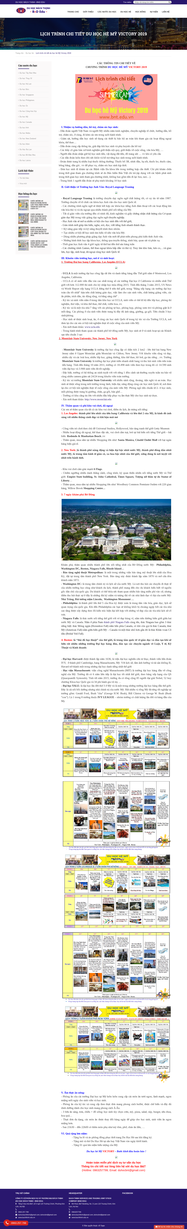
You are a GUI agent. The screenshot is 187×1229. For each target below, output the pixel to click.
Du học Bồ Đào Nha (27, 155)
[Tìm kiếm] (170, 2)
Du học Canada (26, 122)
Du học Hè (125, 12)
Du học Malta (25, 133)
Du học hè (30, 53)
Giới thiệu (88, 12)
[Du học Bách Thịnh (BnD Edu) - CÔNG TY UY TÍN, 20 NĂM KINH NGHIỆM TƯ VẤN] (33, 11)
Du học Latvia (25, 160)
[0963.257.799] (7, 1223)
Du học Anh (24, 128)
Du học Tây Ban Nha (28, 73)
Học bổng (140, 12)
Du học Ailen (25, 144)
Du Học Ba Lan (26, 149)
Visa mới (23, 183)
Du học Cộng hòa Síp (28, 111)
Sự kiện (154, 12)
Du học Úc (24, 106)
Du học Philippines (27, 100)
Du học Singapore (27, 95)
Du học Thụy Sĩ (26, 78)
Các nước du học (107, 12)
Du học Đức (24, 89)
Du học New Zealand (28, 139)
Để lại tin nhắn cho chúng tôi (170, 1227)
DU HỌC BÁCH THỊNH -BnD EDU (30, 2)
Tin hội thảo (24, 178)
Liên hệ (165, 12)
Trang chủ (73, 12)
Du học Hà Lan (25, 84)
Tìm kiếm (127, 2)
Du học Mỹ (24, 117)
